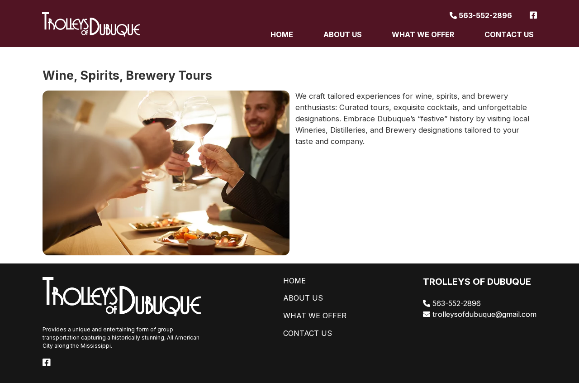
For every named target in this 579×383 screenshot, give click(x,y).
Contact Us (307, 333)
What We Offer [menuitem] (423, 34)
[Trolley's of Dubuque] (91, 24)
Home (294, 280)
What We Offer (314, 315)
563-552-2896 (484, 15)
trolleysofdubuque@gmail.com (483, 314)
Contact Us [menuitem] (509, 34)
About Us (303, 298)
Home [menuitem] (282, 34)
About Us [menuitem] (342, 34)
